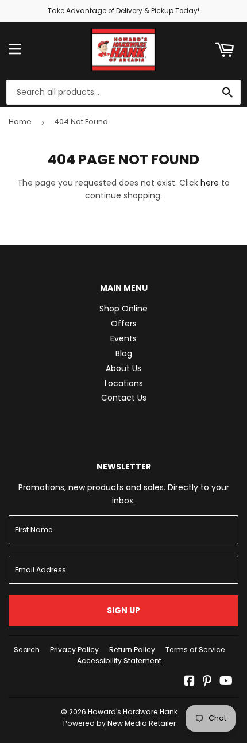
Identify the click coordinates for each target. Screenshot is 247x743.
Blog (123, 353)
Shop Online (123, 308)
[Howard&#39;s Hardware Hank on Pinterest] (207, 682)
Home (20, 121)
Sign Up (123, 610)
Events (123, 338)
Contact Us (123, 397)
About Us (123, 368)
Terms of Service (195, 650)
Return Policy (132, 650)
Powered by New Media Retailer (119, 723)
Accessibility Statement (119, 660)
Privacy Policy (74, 650)
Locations (124, 383)
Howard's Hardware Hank (132, 712)
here (209, 182)
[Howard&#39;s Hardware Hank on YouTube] (226, 682)
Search (27, 650)
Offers (124, 323)
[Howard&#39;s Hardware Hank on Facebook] (189, 682)
